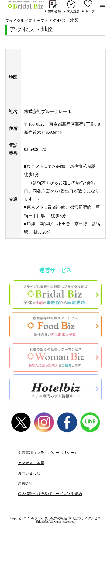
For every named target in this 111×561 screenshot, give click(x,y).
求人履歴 (73, 11)
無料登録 (54, 11)
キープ (90, 11)
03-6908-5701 (36, 149)
